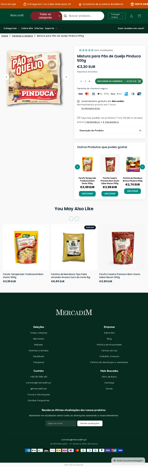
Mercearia (38, 338)
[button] (139, 16)
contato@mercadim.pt (38, 382)
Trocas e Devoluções (38, 394)
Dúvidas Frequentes (38, 400)
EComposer (78, 465)
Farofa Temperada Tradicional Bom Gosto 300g (87, 180)
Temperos (38, 362)
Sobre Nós (109, 332)
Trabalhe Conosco (109, 356)
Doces (109, 388)
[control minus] (80, 81)
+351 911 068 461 (38, 376)
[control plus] (90, 81)
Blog (109, 338)
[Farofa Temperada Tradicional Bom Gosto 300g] (87, 164)
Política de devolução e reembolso (109, 362)
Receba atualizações (89, 423)
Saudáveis (38, 356)
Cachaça (109, 382)
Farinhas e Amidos (39, 350)
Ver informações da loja (90, 108)
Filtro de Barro (109, 376)
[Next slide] (66, 77)
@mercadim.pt (38, 388)
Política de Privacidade (109, 344)
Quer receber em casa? (131, 28)
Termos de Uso (109, 350)
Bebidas (38, 344)
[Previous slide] (6, 77)
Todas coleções (38, 332)
